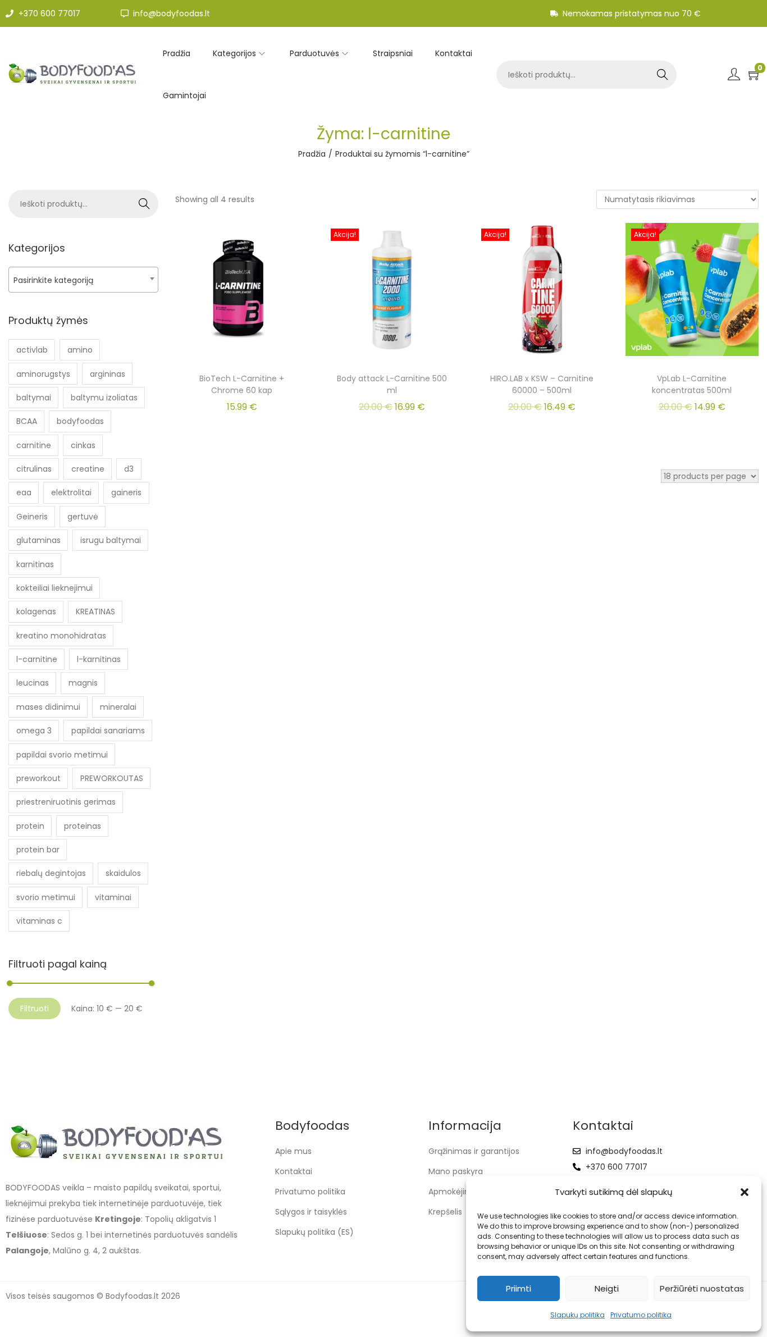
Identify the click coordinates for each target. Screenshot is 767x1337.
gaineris (126, 492)
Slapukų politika (577, 1315)
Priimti (518, 1288)
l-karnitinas (99, 659)
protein (30, 826)
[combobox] (83, 280)
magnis (83, 682)
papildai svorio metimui (62, 754)
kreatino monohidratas (61, 635)
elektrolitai (71, 492)
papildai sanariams (108, 730)
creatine (87, 468)
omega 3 (34, 730)
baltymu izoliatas (104, 397)
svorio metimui (45, 897)
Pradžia (312, 153)
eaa (23, 492)
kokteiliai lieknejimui (54, 588)
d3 (129, 468)
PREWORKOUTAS (111, 778)
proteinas (82, 826)
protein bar (38, 849)
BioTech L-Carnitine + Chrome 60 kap (241, 384)
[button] (744, 1192)
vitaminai (113, 897)
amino (80, 349)
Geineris (32, 516)
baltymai (33, 397)
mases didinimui (48, 707)
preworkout (38, 778)
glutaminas (38, 540)
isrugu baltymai (110, 540)
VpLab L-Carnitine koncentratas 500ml (692, 384)
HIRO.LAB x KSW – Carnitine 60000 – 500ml (541, 384)
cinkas (83, 445)
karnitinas (35, 564)
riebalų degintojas (51, 873)
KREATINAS (95, 611)
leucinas (32, 682)
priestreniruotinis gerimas (66, 801)
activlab (32, 349)
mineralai (118, 707)
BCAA (26, 421)
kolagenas (36, 611)
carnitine (33, 445)
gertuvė (82, 516)
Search (663, 74)
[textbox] (83, 280)
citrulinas (34, 468)
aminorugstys (43, 374)
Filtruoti (34, 1008)
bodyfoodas (80, 421)
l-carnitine (36, 659)
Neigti (607, 1288)
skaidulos (123, 873)
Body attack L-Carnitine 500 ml (392, 384)
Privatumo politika (641, 1315)
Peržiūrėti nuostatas (702, 1288)
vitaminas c (39, 921)
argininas (107, 374)
